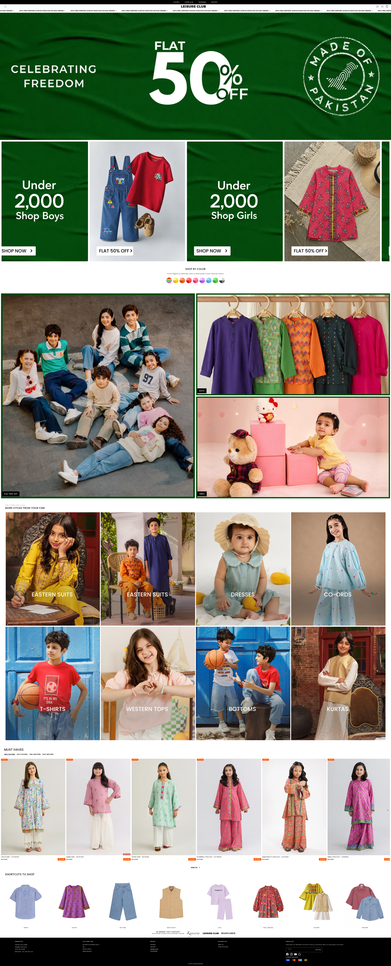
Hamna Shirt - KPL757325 (75, 857)
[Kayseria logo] (193, 6)
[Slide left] (3, 810)
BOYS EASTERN (22, 754)
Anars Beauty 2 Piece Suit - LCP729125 (275, 857)
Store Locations (223, 947)
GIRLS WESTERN (35, 754)
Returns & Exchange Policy (91, 944)
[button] (5, 6)
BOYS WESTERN (48, 754)
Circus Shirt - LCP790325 (10, 857)
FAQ (84, 947)
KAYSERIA (176, 2)
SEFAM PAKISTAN (198, 964)
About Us (221, 944)
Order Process (87, 951)
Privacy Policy (87, 949)
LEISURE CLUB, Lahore (21, 945)
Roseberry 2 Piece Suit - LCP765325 (209, 857)
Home (7, 505)
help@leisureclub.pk (21, 947)
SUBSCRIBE (318, 949)
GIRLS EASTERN (9, 754)
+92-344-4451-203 (27, 951)
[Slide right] (388, 810)
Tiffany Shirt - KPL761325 (140, 857)
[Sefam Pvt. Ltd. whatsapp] (377, 6)
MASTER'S (214, 2)
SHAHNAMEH (202, 2)
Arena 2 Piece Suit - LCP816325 (338, 857)
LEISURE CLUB (189, 2)
